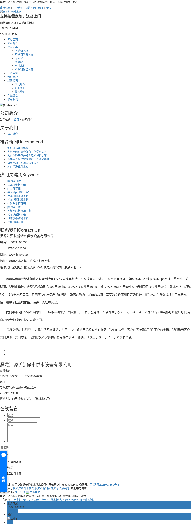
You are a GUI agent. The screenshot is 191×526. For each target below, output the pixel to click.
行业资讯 (20, 88)
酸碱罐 (19, 62)
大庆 (62, 499)
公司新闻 (20, 84)
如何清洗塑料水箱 (17, 166)
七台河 (75, 499)
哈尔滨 (26, 499)
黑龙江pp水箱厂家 (18, 192)
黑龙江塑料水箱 (16, 184)
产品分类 (12, 47)
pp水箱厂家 (14, 207)
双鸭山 (84, 499)
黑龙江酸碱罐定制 (17, 196)
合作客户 (12, 77)
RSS (40, 7)
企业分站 (18, 7)
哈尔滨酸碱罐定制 (17, 199)
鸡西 (68, 499)
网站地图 (30, 7)
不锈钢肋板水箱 (24, 54)
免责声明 (35, 492)
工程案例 (12, 73)
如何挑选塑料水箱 (17, 148)
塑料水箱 (20, 65)
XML (48, 7)
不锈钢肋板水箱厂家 (19, 210)
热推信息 (5, 7)
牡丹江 (46, 499)
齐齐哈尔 (36, 499)
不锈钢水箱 (21, 50)
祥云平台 (20, 492)
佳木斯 (55, 499)
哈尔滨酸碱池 (15, 222)
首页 (16, 119)
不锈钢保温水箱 (24, 69)
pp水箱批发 (14, 181)
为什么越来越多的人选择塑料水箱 (27, 155)
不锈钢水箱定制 (16, 203)
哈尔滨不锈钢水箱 (17, 218)
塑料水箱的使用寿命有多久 (23, 163)
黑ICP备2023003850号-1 (104, 484)
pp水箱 (19, 58)
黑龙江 (18, 499)
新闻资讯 (12, 80)
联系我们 (12, 99)
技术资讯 (20, 91)
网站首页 (12, 39)
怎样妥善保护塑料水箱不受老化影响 (28, 159)
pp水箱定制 (14, 188)
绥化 (91, 499)
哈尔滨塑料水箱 (16, 214)
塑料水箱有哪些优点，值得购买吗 (27, 151)
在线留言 (12, 95)
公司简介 (12, 43)
